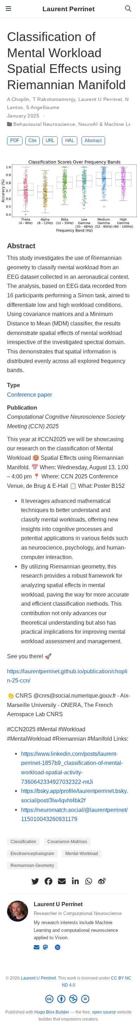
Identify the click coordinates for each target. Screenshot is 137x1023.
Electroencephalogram (32, 853)
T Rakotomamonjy (54, 99)
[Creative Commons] (68, 999)
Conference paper (29, 394)
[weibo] (102, 881)
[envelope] (62, 881)
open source (104, 1012)
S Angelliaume (42, 107)
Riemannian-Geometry (32, 865)
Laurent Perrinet (68, 9)
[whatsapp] (88, 881)
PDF (14, 140)
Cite (32, 140)
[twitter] (35, 881)
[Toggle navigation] (8, 8)
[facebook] (48, 881)
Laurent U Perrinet (100, 99)
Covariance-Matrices (67, 841)
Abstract (93, 140)
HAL (69, 140)
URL (50, 140)
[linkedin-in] (75, 881)
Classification (23, 841)
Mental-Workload (81, 853)
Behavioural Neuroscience (44, 124)
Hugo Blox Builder (51, 1012)
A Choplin (18, 99)
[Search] (128, 9)
